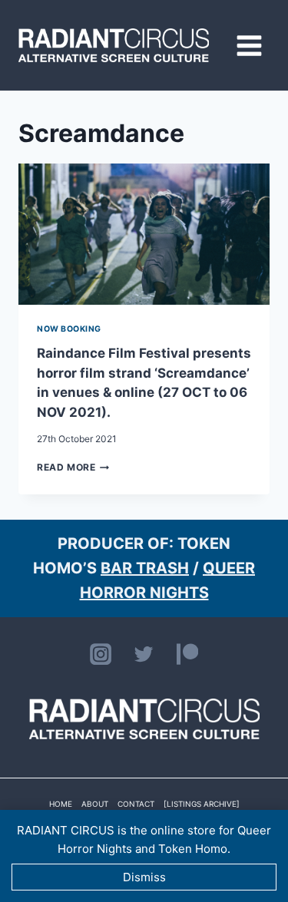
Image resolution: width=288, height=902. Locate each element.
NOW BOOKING (69, 329)
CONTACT (136, 803)
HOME (60, 803)
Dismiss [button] (144, 877)
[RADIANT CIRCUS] (113, 45)
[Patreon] (187, 654)
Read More (73, 467)
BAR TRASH (145, 568)
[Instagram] (100, 654)
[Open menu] (249, 45)
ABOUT (94, 803)
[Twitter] (143, 654)
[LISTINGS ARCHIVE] (202, 803)
